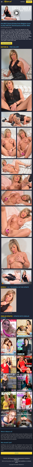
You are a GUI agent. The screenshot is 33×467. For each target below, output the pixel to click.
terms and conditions (20, 461)
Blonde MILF (18, 31)
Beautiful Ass (24, 29)
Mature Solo (9, 35)
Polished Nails (12, 37)
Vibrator (9, 40)
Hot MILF (29, 32)
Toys (2, 40)
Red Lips (18, 37)
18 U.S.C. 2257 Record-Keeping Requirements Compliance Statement (16, 459)
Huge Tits (9, 33)
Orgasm (7, 37)
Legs (13, 33)
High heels (11, 32)
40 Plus (16, 29)
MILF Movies (27, 35)
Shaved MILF (11, 39)
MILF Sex (13, 36)
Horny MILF (16, 32)
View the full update (6, 43)
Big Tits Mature (11, 31)
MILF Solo (18, 36)
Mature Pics (3, 35)
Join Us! (29, 1)
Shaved (26, 37)
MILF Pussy (8, 36)
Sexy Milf (23, 37)
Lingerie (16, 33)
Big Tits (6, 31)
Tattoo (29, 39)
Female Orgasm (4, 32)
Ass (19, 29)
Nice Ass (3, 37)
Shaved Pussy (17, 39)
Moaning (23, 36)
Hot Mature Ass (22, 32)
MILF (14, 35)
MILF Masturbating (19, 35)
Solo (27, 39)
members (22, 1)
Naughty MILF (28, 36)
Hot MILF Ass (4, 33)
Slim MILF (23, 39)
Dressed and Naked (26, 31)
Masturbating (22, 33)
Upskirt (5, 40)
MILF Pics (3, 36)
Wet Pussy (13, 40)
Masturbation (28, 33)
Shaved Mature (4, 39)
